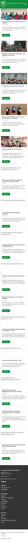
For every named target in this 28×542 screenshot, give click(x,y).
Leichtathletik (4, 501)
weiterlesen (6, 35)
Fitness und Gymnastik (7, 497)
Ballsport (3, 496)
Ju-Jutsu (3, 499)
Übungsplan (4, 489)
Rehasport (3, 503)
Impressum (3, 535)
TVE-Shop (3, 518)
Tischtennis (4, 506)
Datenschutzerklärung (5, 538)
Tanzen (3, 505)
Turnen (3, 508)
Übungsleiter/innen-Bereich (8, 520)
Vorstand (3, 515)
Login (2, 522)
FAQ (2, 516)
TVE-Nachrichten (5, 487)
